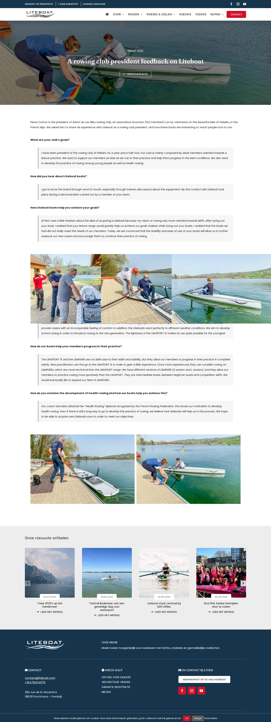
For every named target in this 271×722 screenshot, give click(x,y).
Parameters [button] (210, 718)
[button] (27, 583)
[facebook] (231, 4)
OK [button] (186, 718)
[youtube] (244, 4)
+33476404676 (35, 682)
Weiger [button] (197, 718)
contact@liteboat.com (40, 678)
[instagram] (238, 4)
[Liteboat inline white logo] (44, 642)
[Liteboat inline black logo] (39, 12)
